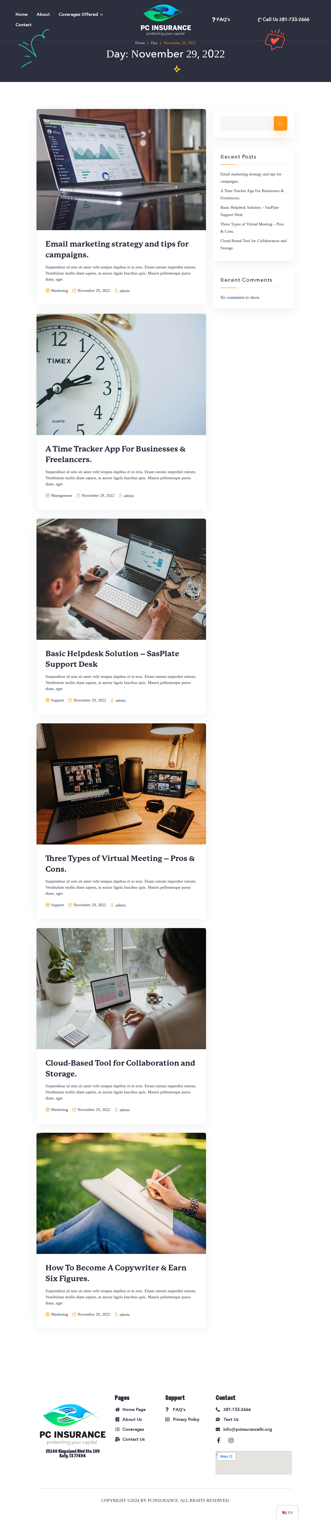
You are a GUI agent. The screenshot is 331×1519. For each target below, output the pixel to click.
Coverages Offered (78, 15)
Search (280, 123)
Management (61, 495)
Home (22, 15)
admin (125, 290)
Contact (24, 25)
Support (57, 700)
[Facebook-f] (221, 1443)
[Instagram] (233, 1443)
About (43, 15)
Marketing (59, 290)
